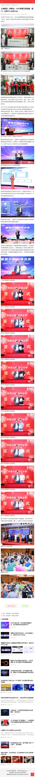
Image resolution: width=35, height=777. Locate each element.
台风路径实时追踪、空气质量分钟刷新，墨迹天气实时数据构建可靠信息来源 (22, 672)
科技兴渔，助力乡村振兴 (12, 613)
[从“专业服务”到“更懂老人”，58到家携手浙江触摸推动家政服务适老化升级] (5, 722)
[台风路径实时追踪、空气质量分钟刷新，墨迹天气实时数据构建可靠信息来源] (5, 673)
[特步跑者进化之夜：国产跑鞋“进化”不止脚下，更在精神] (5, 745)
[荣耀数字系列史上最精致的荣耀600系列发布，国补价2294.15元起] (6, 649)
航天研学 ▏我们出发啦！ (12, 615)
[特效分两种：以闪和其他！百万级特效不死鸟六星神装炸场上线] (6, 759)
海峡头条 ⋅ (5, 654)
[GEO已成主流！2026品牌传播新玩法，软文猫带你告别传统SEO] (5, 625)
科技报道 (13, 5)
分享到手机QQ (11, 606)
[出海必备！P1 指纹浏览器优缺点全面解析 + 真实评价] (5, 712)
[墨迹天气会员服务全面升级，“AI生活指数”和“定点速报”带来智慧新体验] (5, 662)
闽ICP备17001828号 (20, 772)
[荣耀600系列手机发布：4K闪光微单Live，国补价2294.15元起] (5, 635)
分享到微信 (25, 606)
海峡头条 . (5, 14)
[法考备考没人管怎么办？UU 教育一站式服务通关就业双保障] (6, 687)
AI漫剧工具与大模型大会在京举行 (11, 730)
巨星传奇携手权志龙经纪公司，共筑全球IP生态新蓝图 (17, 697)
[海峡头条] (17, 2)
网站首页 (8, 5)
